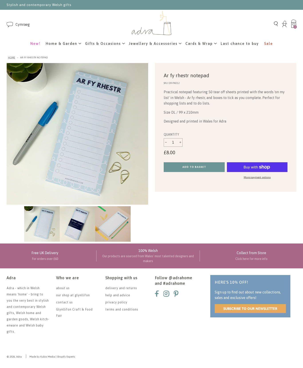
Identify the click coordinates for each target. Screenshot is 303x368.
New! (35, 44)
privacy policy (116, 302)
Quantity (171, 134)
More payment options (257, 177)
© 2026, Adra (14, 356)
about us (63, 288)
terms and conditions (121, 309)
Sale (268, 44)
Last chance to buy (240, 44)
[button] (22, 24)
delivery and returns (121, 288)
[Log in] (284, 26)
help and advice (117, 295)
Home (11, 57)
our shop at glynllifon (73, 295)
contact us (64, 302)
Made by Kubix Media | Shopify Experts (52, 356)
